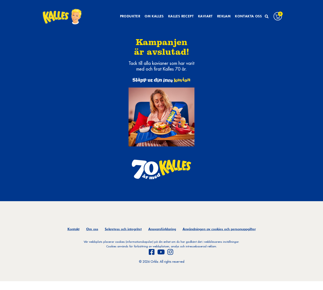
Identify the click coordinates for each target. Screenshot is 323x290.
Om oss (92, 229)
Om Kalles (154, 16)
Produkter (130, 16)
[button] (266, 16)
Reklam (223, 16)
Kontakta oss (248, 16)
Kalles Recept (181, 16)
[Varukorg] (278, 16)
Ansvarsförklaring (162, 229)
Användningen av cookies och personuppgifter (219, 229)
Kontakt (73, 229)
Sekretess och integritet (123, 229)
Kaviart (205, 16)
